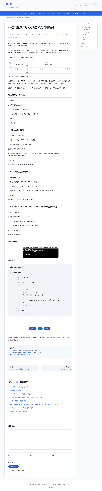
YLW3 (63, 484)
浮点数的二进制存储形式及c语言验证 (33, 27)
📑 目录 (88, 23)
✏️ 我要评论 (84, 46)
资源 (59, 13)
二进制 (15, 37)
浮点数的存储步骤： (86, 27)
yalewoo (12, 34)
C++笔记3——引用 (15, 390)
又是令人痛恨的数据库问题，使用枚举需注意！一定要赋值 (26, 397)
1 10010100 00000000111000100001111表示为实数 (89, 36)
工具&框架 (51, 13)
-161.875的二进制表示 (87, 32)
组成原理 (64, 34)
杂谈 (83, 13)
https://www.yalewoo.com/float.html (20, 354)
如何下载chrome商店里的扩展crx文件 (20, 369)
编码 (11, 37)
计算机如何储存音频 (65, 369)
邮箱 (31, 455)
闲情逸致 (75, 13)
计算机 (33, 13)
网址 (53, 455)
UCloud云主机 (69, 484)
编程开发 (41, 13)
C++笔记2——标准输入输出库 (19, 387)
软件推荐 (66, 13)
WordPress (53, 484)
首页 (18, 13)
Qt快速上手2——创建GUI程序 (18, 411)
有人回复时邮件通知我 (18, 470)
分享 (47, 328)
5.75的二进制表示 (86, 29)
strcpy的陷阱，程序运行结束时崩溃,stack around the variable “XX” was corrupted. (34, 404)
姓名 (9, 455)
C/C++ (15, 17)
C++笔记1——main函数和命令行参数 (21, 394)
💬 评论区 (83, 43)
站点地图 (51, 487)
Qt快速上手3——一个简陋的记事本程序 (21, 408)
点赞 (32, 328)
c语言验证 (84, 40)
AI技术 (25, 13)
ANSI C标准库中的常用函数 (18, 401)
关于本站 (78, 5)
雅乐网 (8, 4)
